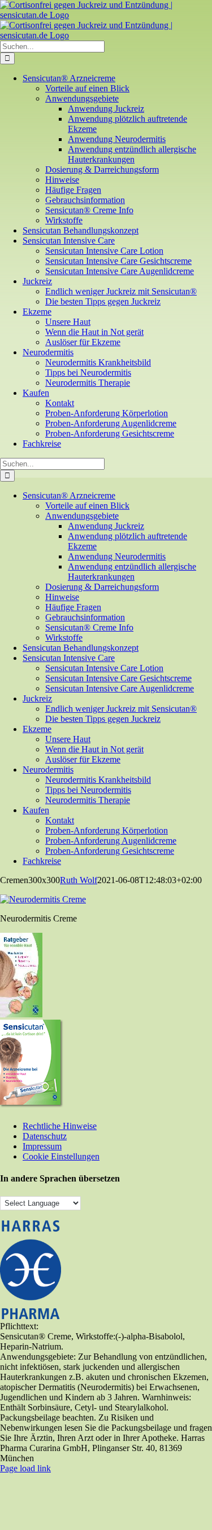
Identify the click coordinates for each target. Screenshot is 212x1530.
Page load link (25, 1468)
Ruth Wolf (78, 880)
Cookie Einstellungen (61, 1156)
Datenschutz (45, 1136)
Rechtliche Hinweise (60, 1126)
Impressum (42, 1146)
